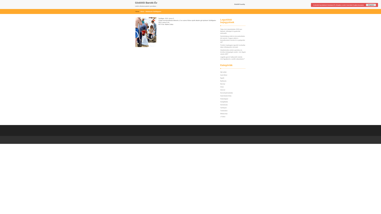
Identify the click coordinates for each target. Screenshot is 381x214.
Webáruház (224, 113)
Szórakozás (224, 105)
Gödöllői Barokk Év (146, 2)
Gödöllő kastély (239, 4)
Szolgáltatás (224, 102)
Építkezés (223, 81)
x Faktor (222, 116)
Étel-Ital (222, 84)
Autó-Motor (223, 75)
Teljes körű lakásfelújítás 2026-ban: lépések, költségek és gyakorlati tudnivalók (231, 31)
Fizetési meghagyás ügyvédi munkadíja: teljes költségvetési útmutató (232, 46)
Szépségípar (224, 99)
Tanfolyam (223, 107)
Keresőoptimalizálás (226, 93)
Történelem (224, 110)
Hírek (222, 87)
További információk (358, 5)
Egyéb (222, 78)
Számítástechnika (225, 96)
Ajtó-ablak (223, 72)
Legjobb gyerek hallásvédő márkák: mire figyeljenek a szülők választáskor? (232, 58)
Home (137, 11)
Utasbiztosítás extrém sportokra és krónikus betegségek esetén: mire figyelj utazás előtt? (232, 52)
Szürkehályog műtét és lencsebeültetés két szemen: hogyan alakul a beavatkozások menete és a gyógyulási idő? (232, 39)
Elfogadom (371, 5)
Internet (222, 90)
